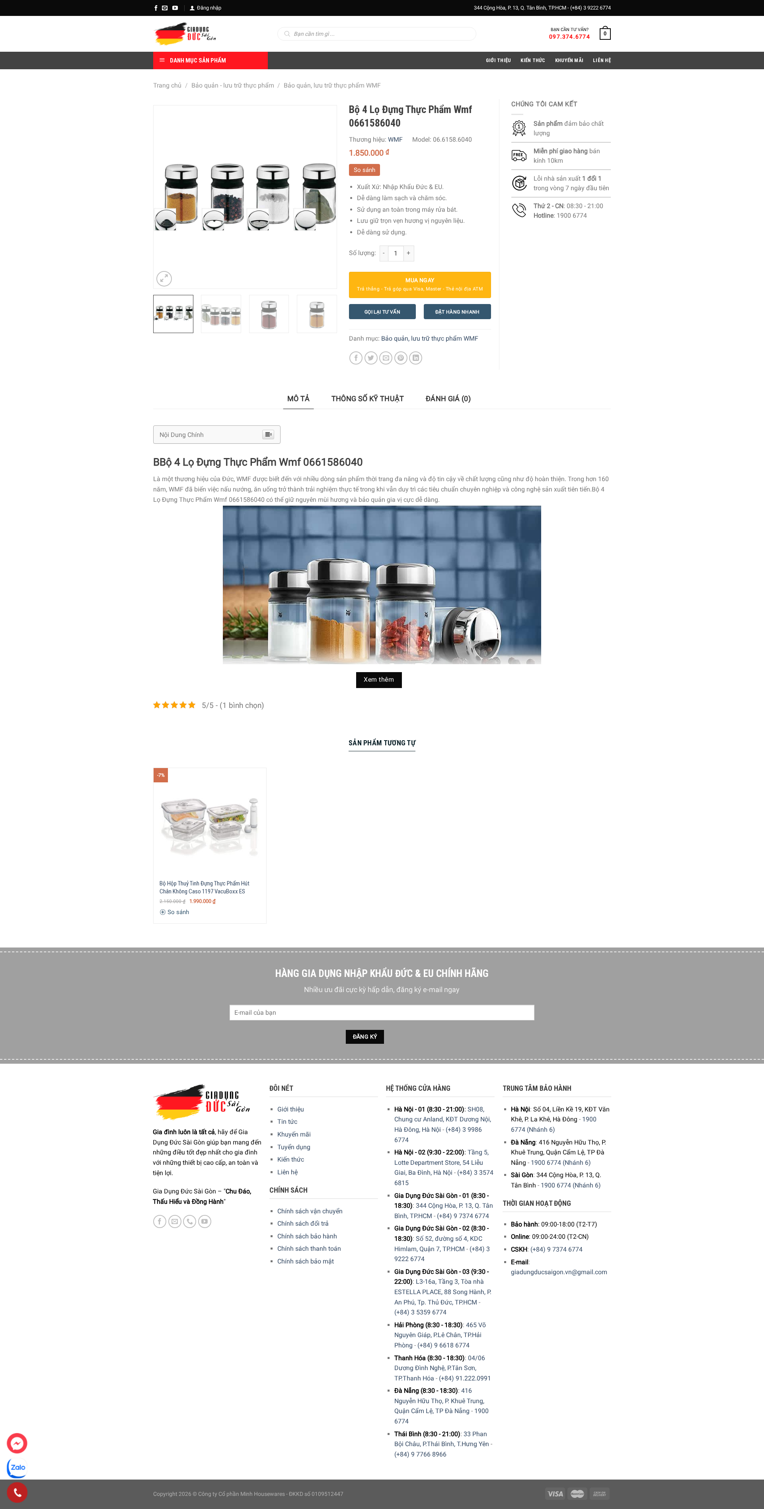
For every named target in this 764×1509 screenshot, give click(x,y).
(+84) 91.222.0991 (465, 1378)
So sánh (364, 170)
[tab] (298, 399)
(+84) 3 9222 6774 (590, 8)
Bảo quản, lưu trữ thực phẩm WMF (332, 85)
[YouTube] (175, 8)
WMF (395, 139)
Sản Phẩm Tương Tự (382, 743)
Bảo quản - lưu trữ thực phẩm (232, 85)
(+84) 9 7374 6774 (463, 1216)
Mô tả (298, 398)
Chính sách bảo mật (305, 1261)
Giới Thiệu (498, 60)
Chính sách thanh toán (309, 1248)
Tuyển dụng (293, 1147)
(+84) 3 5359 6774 (420, 1312)
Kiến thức (532, 60)
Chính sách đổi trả (303, 1223)
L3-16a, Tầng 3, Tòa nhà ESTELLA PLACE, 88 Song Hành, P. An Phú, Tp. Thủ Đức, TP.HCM (442, 1292)
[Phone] (17, 1492)
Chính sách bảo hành (307, 1236)
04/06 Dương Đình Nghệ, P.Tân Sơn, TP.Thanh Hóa (439, 1368)
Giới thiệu (290, 1109)
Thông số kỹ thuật (367, 398)
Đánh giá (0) (448, 398)
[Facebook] (156, 8)
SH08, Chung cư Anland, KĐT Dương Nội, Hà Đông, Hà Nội (442, 1119)
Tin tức (287, 1121)
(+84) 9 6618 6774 (443, 1345)
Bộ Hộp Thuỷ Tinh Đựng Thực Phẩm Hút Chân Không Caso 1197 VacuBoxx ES (204, 887)
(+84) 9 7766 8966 (420, 1454)
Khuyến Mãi (569, 60)
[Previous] (167, 197)
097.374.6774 (569, 36)
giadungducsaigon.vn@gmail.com (559, 1272)
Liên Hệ (602, 60)
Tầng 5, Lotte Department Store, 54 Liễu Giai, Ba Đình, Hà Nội (441, 1162)
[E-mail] (165, 8)
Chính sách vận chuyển (310, 1211)
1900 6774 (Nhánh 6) (561, 1162)
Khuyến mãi (294, 1134)
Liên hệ (287, 1172)
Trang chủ (167, 85)
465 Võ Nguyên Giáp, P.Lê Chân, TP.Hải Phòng (440, 1335)
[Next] (323, 197)
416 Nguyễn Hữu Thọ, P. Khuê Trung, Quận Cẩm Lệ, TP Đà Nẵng (439, 1401)
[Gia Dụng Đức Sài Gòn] (184, 34)
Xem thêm (379, 679)
